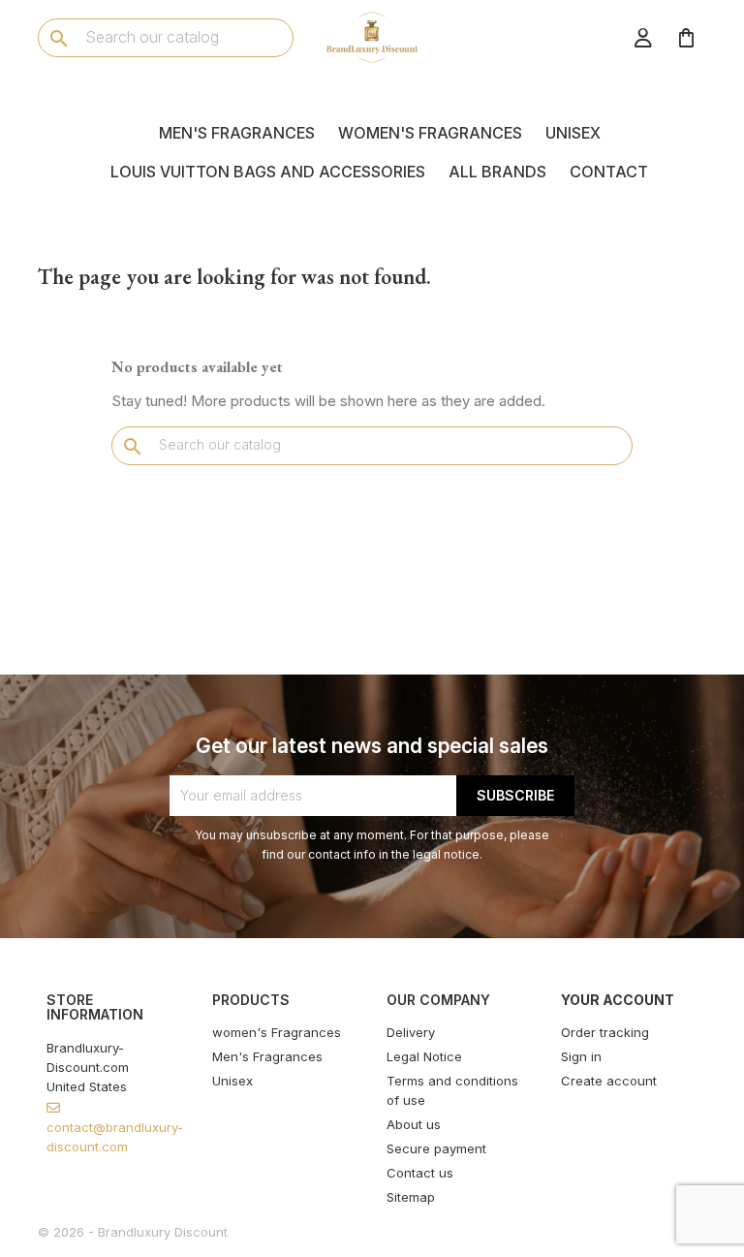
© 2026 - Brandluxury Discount (133, 1232)
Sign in (581, 1056)
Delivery (411, 1032)
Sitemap (411, 1197)
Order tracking (605, 1032)
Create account (609, 1080)
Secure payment (436, 1148)
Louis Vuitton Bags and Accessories (267, 171)
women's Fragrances (430, 132)
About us (414, 1124)
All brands (497, 171)
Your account (617, 999)
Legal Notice (424, 1056)
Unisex (573, 132)
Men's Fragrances (237, 132)
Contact (609, 171)
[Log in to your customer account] (643, 37)
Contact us (420, 1172)
